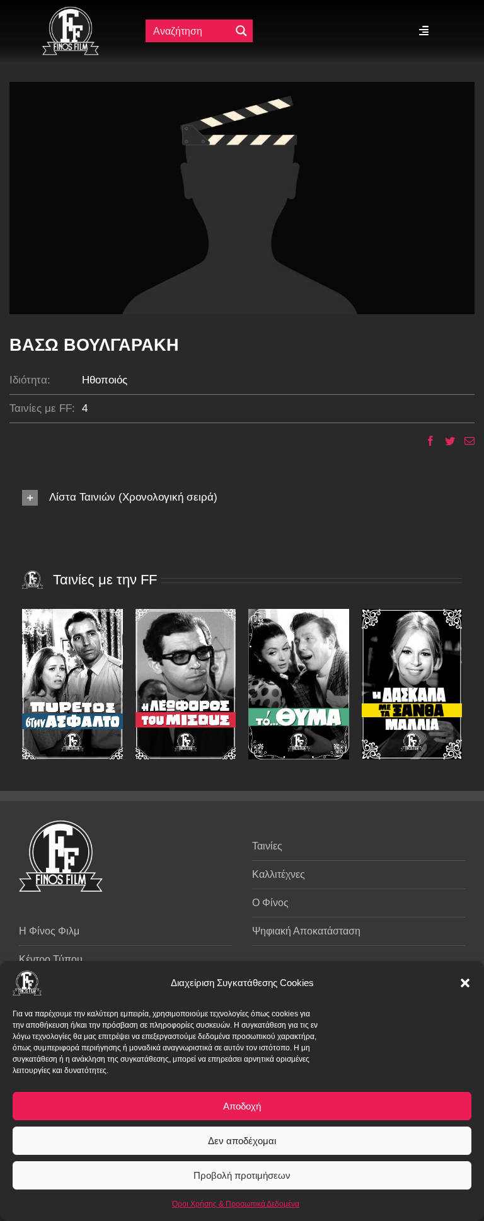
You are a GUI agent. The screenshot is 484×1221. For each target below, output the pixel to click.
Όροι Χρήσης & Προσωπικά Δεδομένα (235, 1204)
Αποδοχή (242, 1106)
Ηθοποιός (104, 380)
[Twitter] (445, 441)
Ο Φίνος (270, 902)
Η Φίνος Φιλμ (49, 931)
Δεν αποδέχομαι (242, 1140)
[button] (465, 983)
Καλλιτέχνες (278, 874)
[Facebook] (425, 441)
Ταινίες (267, 846)
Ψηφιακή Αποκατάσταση (306, 931)
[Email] (465, 441)
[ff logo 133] (70, 12)
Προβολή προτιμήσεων (242, 1175)
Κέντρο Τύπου (51, 959)
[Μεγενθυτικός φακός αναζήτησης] (241, 31)
